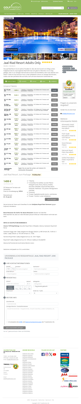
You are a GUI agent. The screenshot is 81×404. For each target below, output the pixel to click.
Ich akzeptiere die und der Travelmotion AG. (31, 322)
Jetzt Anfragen (51, 199)
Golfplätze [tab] (54, 81)
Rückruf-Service (58, 1)
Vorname (18, 266)
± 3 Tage (24, 287)
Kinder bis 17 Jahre (38, 291)
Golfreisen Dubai (26, 362)
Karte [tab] (43, 81)
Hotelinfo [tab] (23, 81)
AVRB (20, 322)
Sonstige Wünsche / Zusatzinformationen (17, 306)
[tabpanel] (31, 213)
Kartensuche (73, 8)
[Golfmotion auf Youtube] (54, 354)
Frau (13, 269)
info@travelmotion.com (9, 378)
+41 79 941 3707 (12, 356)
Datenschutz (41, 400)
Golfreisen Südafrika (27, 383)
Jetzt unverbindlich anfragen (14, 328)
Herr (8, 269)
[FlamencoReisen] (69, 385)
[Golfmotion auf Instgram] (46, 354)
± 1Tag (16, 287)
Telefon (35, 271)
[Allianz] (64, 355)
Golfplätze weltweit (27, 391)
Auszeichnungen (36, 1)
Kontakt (71, 1)
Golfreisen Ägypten (27, 355)
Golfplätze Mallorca (27, 393)
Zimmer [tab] (34, 81)
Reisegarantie (34, 400)
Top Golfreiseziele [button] (10, 13)
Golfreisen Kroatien (27, 369)
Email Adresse (10, 271)
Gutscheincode (10, 301)
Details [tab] (54, 90)
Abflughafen (36, 281)
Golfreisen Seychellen (27, 379)
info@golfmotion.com (68, 113)
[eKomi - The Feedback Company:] (16, 366)
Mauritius (34, 13)
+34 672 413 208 (13, 358)
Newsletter (45, 1)
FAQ (53, 400)
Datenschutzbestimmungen (33, 322)
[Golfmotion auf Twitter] (50, 354)
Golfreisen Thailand (27, 384)
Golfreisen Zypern (27, 388)
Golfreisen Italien (26, 367)
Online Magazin (63, 13)
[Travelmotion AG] (9, 364)
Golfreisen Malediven (27, 370)
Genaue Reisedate (10, 287)
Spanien (27, 13)
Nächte (28, 281)
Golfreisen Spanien (27, 381)
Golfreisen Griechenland (28, 365)
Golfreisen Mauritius (27, 374)
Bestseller (49, 13)
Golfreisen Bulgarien (27, 357)
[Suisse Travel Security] (69, 374)
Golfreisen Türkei (26, 386)
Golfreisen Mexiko (27, 376)
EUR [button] (75, 1)
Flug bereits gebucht (41, 286)
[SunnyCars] (64, 361)
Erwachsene (9, 291)
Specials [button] (40, 13)
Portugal (21, 13)
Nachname (36, 266)
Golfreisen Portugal (27, 377)
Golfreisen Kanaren (27, 389)
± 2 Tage (20, 287)
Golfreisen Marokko (27, 372)
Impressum (48, 400)
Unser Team (73, 13)
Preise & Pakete (69, 49)
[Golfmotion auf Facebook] (43, 354)
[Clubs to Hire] (69, 379)
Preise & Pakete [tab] (11, 81)
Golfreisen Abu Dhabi (27, 353)
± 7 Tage (29, 287)
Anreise (8, 281)
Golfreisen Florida (27, 364)
